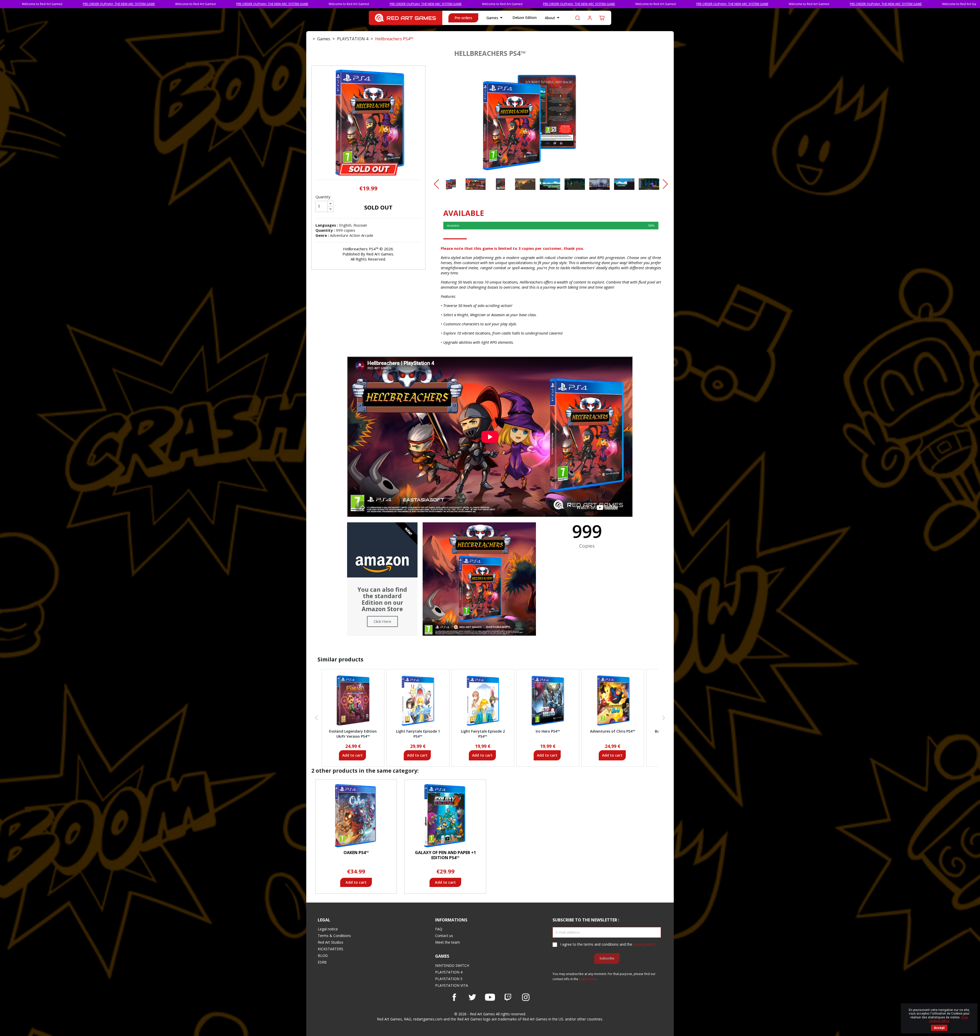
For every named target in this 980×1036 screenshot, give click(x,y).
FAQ (438, 929)
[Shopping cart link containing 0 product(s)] (602, 18)
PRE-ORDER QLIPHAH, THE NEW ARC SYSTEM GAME (144, 4)
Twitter (472, 997)
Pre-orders (463, 17)
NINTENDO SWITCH (452, 965)
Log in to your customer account (590, 18)
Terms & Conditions (334, 935)
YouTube (490, 997)
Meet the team (447, 942)
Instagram (526, 997)
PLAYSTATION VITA (451, 985)
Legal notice (328, 929)
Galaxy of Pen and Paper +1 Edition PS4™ (445, 855)
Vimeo (508, 997)
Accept (939, 1028)
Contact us (444, 935)
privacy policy (644, 944)
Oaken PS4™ (356, 852)
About (553, 18)
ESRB (322, 962)
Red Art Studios (330, 942)
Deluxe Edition (524, 17)
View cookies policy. (948, 1019)
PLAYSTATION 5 (448, 978)
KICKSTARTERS (330, 948)
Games (495, 18)
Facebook (454, 997)
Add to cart (352, 755)
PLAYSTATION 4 (448, 972)
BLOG (323, 955)
